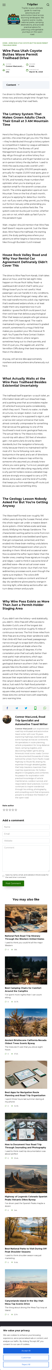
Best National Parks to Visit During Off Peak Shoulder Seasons (26, 1250)
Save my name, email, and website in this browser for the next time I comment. (27, 876)
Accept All (26, 1351)
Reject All (26, 1364)
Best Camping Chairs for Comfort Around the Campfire (23, 989)
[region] (26, 1348)
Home (5, 43)
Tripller (32, 4)
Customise (26, 1357)
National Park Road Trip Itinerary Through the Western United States (24, 937)
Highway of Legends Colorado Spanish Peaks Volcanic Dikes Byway (26, 1198)
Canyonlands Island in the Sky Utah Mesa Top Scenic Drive (24, 1302)
